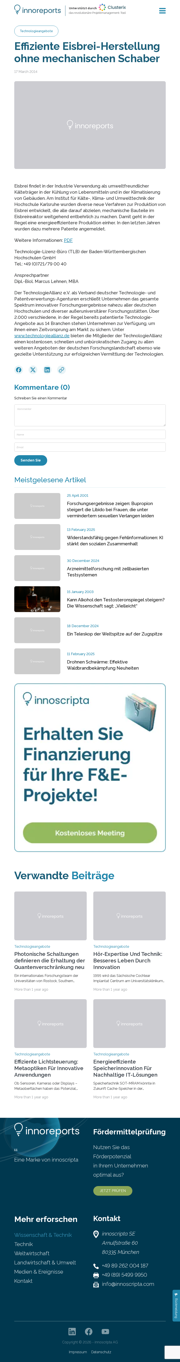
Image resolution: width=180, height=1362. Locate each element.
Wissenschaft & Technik (43, 1235)
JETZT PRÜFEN (113, 1191)
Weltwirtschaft (31, 1253)
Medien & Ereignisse (38, 1272)
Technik (23, 1244)
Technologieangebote (36, 31)
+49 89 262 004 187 (125, 1265)
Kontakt (23, 1281)
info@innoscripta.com (128, 1284)
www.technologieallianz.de (42, 335)
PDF (68, 240)
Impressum (78, 1352)
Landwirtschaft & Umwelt (45, 1262)
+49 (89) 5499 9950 (124, 1275)
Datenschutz (101, 1352)
